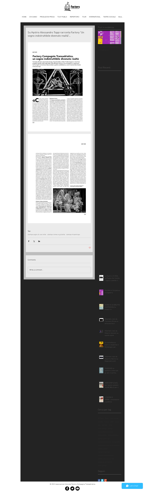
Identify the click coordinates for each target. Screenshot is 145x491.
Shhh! (107, 418)
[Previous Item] (101, 37)
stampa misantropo (73, 235)
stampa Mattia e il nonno (105, 432)
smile (110, 425)
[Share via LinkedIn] (39, 241)
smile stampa (102, 429)
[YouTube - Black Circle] (77, 488)
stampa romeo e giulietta (56, 235)
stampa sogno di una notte (37, 235)
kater (112, 422)
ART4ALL (100, 418)
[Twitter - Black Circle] (72, 488)
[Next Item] (118, 37)
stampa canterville (104, 439)
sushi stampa (102, 466)
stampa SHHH (102, 435)
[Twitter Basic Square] (102, 480)
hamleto (100, 422)
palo (99, 425)
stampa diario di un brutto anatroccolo (109, 445)
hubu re (106, 422)
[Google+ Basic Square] (105, 480)
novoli (117, 422)
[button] (47, 16)
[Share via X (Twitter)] (34, 241)
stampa (110, 429)
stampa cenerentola (104, 442)
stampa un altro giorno (105, 462)
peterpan (104, 425)
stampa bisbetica (113, 435)
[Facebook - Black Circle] (67, 488)
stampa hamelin (103, 449)
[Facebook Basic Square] (99, 480)
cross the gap (114, 418)
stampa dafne (116, 442)
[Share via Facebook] (29, 241)
